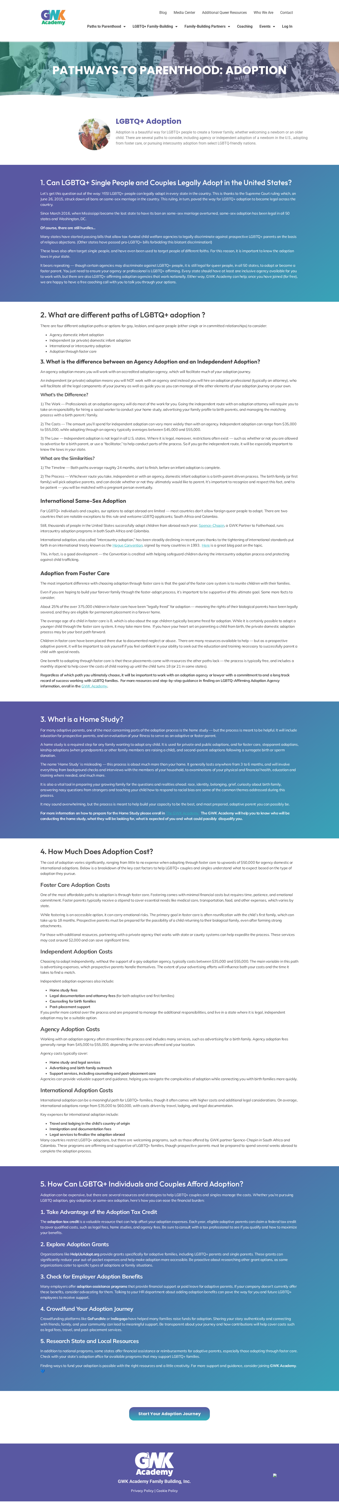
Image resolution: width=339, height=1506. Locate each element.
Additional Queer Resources (224, 12)
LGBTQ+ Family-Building (153, 26)
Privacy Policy (142, 1490)
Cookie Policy (167, 1490)
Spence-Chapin (211, 525)
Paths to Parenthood (104, 26)
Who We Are (263, 12)
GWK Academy (94, 686)
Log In (287, 26)
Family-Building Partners (205, 26)
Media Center (184, 12)
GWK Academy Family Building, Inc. (154, 1481)
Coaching (245, 26)
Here (206, 545)
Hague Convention (128, 545)
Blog (163, 12)
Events (265, 26)
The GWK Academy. (182, 813)
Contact (286, 12)
